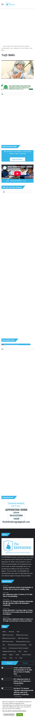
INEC (20, 651)
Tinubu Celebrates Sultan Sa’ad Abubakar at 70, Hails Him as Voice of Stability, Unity (23, 671)
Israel (25, 651)
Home (4, 46)
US (16, 658)
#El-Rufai (11, 631)
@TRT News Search (8, 641)
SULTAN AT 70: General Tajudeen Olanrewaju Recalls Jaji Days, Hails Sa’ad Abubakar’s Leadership (23, 691)
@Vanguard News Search (23, 641)
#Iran (18, 631)
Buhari (4, 648)
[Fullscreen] (31, 181)
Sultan (17, 654)
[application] (17, 174)
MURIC (4, 654)
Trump (10, 658)
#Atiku (4, 631)
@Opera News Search (22, 635)
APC (30, 645)
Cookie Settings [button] (9, 714)
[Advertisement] (17, 26)
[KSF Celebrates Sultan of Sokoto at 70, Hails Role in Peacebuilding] (6, 681)
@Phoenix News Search (9, 638)
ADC (4, 645)
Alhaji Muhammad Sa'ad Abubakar (17, 645)
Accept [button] (20, 714)
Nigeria (11, 654)
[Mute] (28, 181)
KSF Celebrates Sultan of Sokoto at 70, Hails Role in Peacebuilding (22, 681)
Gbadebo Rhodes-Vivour (9, 651)
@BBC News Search (8, 635)
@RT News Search (23, 638)
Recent (9, 663)
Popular (25, 663)
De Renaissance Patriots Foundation (18, 648)
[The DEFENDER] (10, 4)
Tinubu (4, 658)
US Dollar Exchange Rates (11, 345)
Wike (21, 658)
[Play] (4, 181)
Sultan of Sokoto (26, 654)
